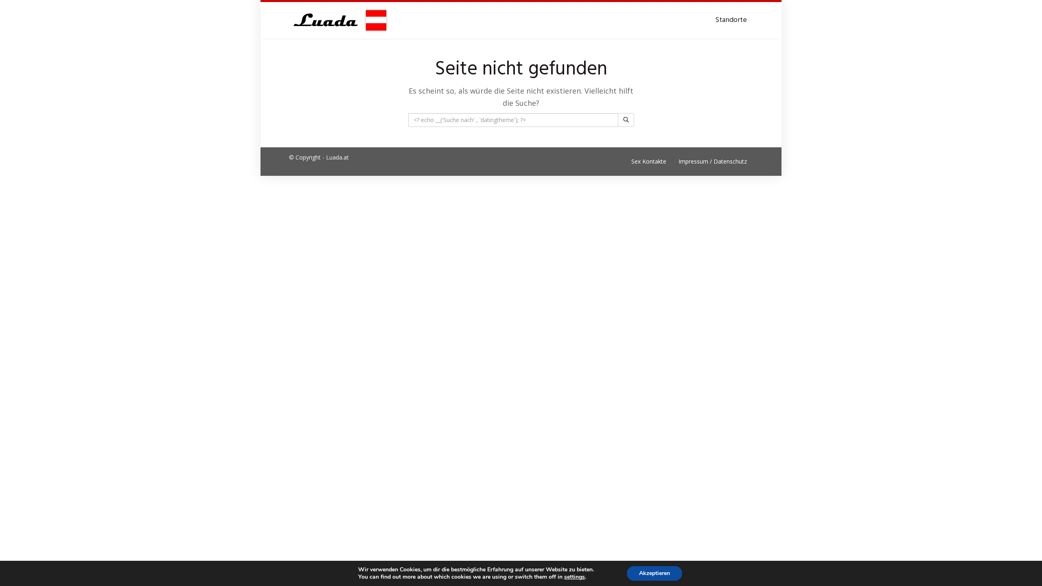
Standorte (731, 20)
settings (574, 577)
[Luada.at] (338, 20)
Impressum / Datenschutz (713, 161)
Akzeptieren (654, 573)
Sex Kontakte (648, 161)
